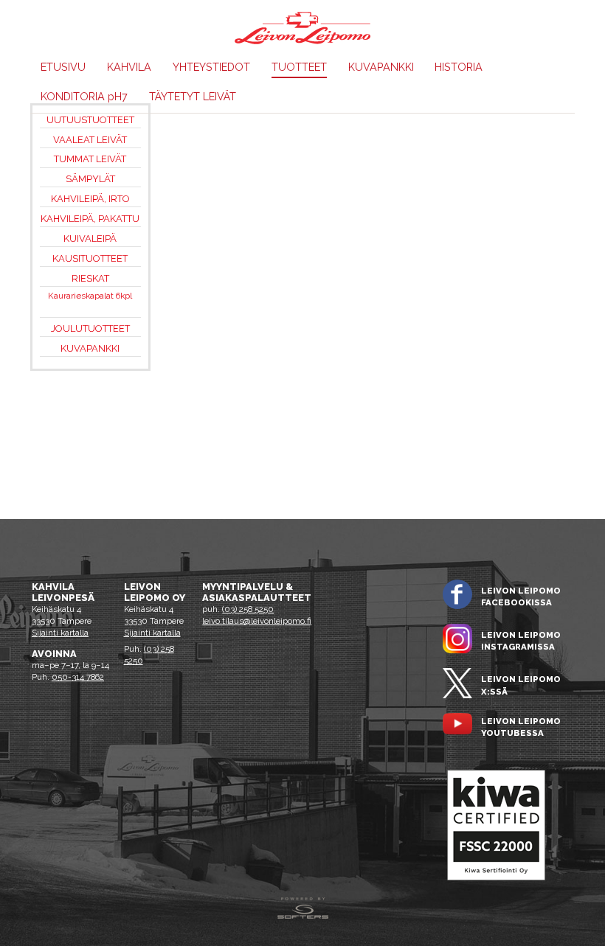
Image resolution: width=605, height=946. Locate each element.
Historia (459, 66)
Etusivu (63, 66)
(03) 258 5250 (248, 609)
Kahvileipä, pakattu (90, 218)
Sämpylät (90, 178)
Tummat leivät (90, 158)
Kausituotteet (90, 258)
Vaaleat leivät (90, 139)
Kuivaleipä (90, 238)
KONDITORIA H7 (84, 96)
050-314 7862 (78, 677)
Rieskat (90, 278)
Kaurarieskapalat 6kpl (90, 296)
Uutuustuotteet (90, 119)
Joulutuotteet (90, 328)
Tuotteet (299, 66)
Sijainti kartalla (60, 632)
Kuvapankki (381, 66)
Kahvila (129, 66)
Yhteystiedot (211, 66)
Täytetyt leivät (192, 96)
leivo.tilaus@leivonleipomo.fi (256, 621)
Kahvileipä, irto (90, 198)
